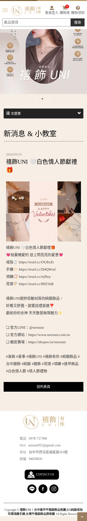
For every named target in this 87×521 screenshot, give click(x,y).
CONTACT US (45, 474)
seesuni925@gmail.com (44, 445)
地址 (23, 452)
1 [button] (38, 98)
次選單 (15, 113)
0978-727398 (38, 438)
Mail (23, 445)
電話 (23, 438)
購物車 (65, 10)
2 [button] (46, 98)
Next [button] (84, 61)
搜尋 (77, 22)
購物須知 (78, 13)
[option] (43, 56)
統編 (23, 459)
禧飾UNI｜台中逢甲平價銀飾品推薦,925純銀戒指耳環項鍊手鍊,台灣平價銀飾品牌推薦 (26, 10)
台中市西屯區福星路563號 (48, 452)
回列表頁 (43, 387)
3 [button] (53, 98)
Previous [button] (2, 61)
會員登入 (51, 13)
